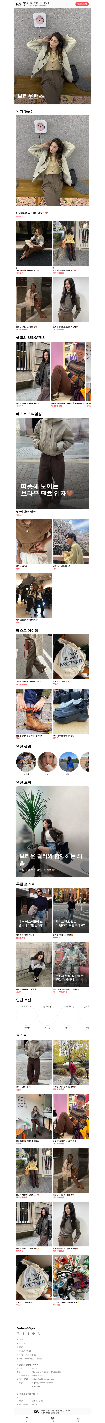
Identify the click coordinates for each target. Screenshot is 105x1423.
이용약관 (20, 1347)
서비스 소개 (21, 1343)
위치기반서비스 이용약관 (26, 1355)
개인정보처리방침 (24, 1351)
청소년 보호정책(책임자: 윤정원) (29, 1359)
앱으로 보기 (82, 4)
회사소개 (20, 1339)
